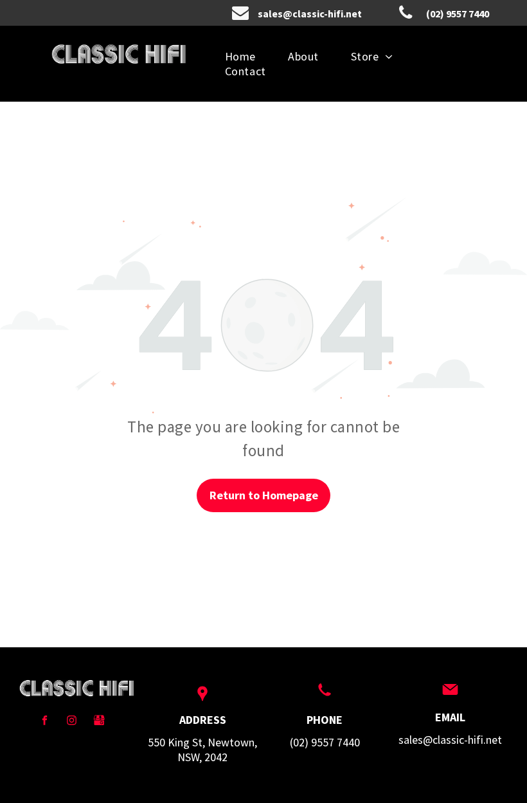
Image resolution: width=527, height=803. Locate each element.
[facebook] (44, 722)
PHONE (325, 719)
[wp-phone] (324, 696)
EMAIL (450, 717)
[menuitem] (240, 56)
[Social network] (98, 722)
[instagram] (71, 722)
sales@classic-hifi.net (450, 739)
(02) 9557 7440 (325, 742)
